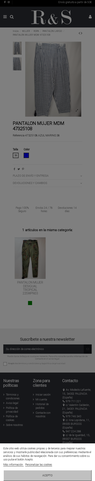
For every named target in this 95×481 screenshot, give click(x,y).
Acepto (47, 475)
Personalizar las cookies (38, 464)
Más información (13, 464)
